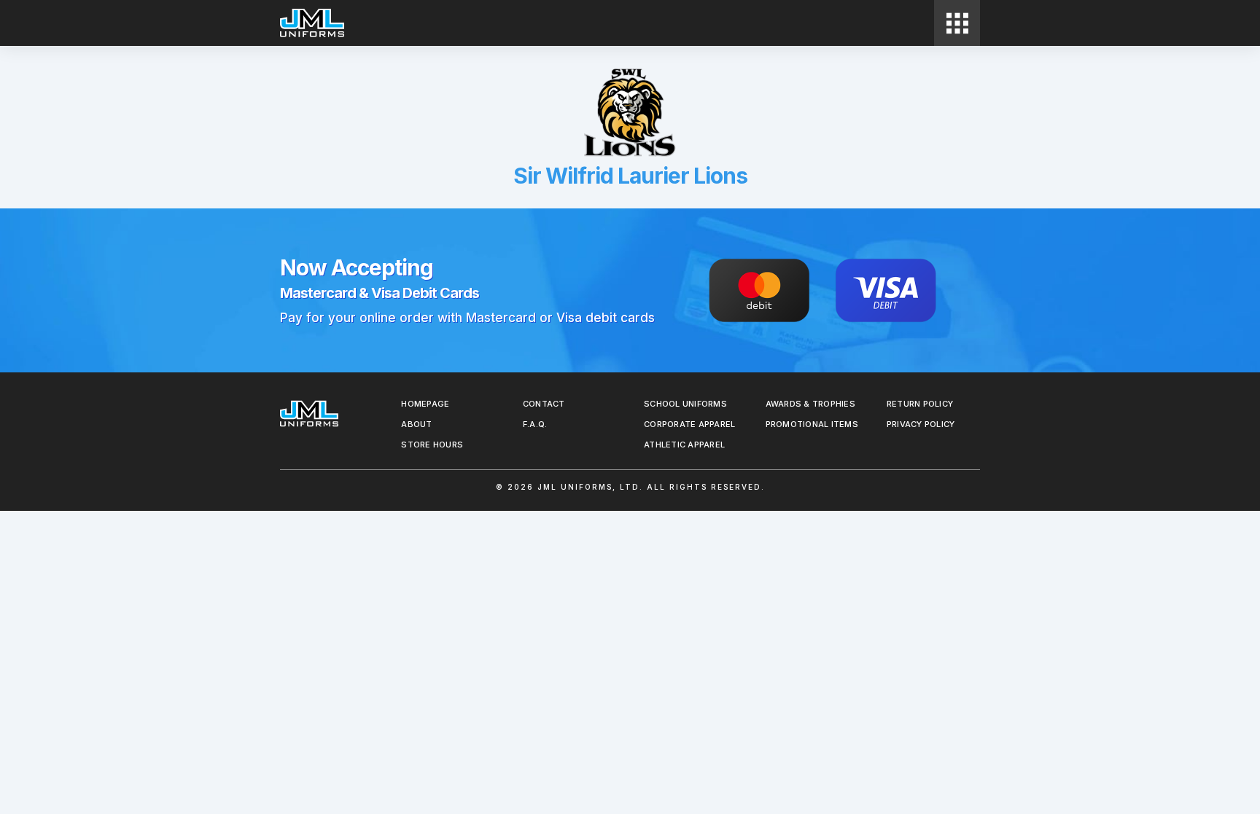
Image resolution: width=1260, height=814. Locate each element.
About (416, 424)
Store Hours (432, 444)
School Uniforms (685, 404)
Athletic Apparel (684, 444)
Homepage (425, 404)
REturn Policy (920, 404)
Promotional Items (812, 424)
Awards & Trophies (810, 404)
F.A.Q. (535, 424)
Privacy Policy (921, 424)
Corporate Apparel (689, 424)
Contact (544, 404)
